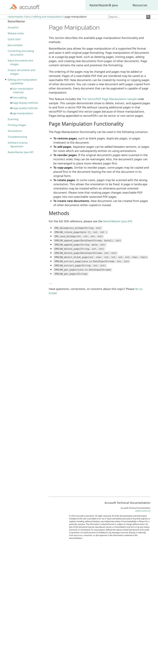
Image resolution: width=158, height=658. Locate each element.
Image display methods (24, 103)
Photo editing (19, 97)
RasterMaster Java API (20, 152)
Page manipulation (22, 113)
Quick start (14, 39)
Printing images (17, 125)
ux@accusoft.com (142, 510)
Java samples (15, 45)
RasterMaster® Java (103, 5)
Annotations (15, 131)
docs (28, 16)
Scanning (13, 119)
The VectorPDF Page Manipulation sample (109, 99)
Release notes (16, 33)
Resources (140, 5)
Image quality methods (24, 108)
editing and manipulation (47, 16)
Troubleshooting (17, 136)
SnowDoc (13, 27)
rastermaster (15, 16)
